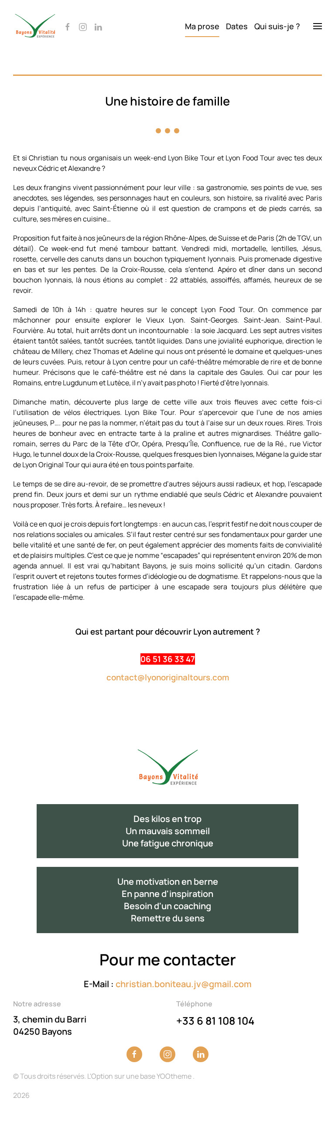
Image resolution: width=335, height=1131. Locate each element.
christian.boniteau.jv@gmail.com (184, 984)
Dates (237, 26)
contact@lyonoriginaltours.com (167, 677)
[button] (317, 26)
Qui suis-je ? (277, 26)
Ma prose (202, 26)
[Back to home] (35, 26)
